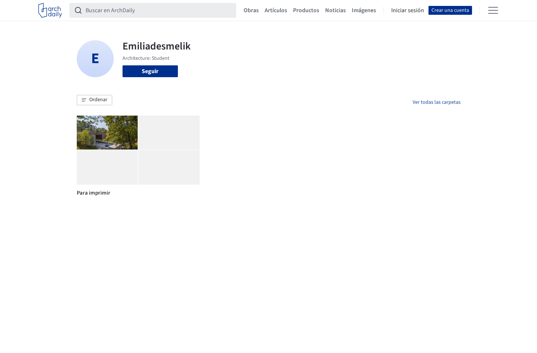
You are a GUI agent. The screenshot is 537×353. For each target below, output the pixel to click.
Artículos (276, 10)
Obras (251, 10)
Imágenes (364, 10)
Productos (306, 10)
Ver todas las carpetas (437, 102)
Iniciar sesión (407, 10)
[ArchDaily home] (50, 10)
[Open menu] (493, 10)
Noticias (335, 10)
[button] (94, 100)
